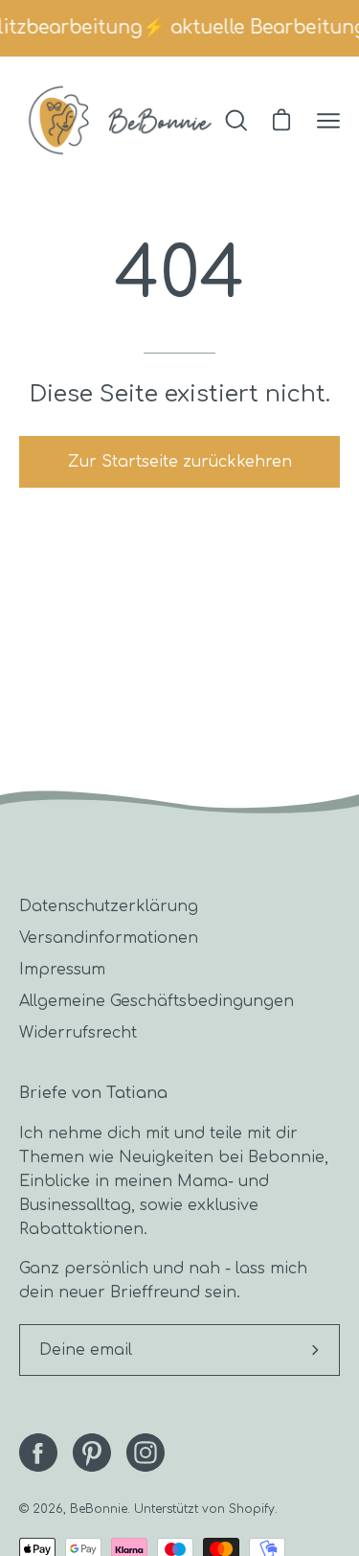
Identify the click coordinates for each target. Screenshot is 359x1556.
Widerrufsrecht (78, 1032)
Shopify (252, 1509)
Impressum (62, 969)
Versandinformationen (108, 938)
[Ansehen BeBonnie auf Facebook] (38, 1452)
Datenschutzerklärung (108, 906)
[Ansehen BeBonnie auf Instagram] (145, 1452)
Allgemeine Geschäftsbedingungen (156, 1001)
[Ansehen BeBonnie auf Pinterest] (92, 1452)
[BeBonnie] (120, 120)
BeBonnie (98, 1509)
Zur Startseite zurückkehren (180, 461)
